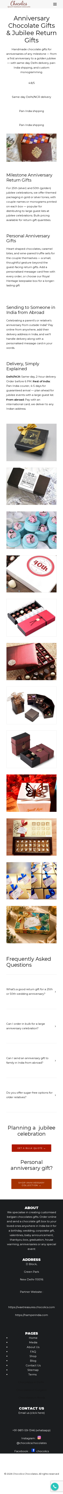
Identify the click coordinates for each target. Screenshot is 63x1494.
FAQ (33, 1351)
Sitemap (33, 1370)
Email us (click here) (31, 1412)
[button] (55, 4)
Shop (33, 1356)
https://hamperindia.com (31, 1315)
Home (33, 1337)
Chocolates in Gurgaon (31, 1390)
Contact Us (33, 1365)
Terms (32, 1374)
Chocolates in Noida (32, 1397)
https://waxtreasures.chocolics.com (31, 1307)
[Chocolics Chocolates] (18, 4)
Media (33, 1342)
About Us (33, 1347)
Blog (33, 1360)
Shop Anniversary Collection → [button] (31, 1184)
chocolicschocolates (33, 1443)
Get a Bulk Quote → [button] (31, 1148)
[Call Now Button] (55, 1487)
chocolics (42, 1451)
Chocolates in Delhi (31, 1382)
